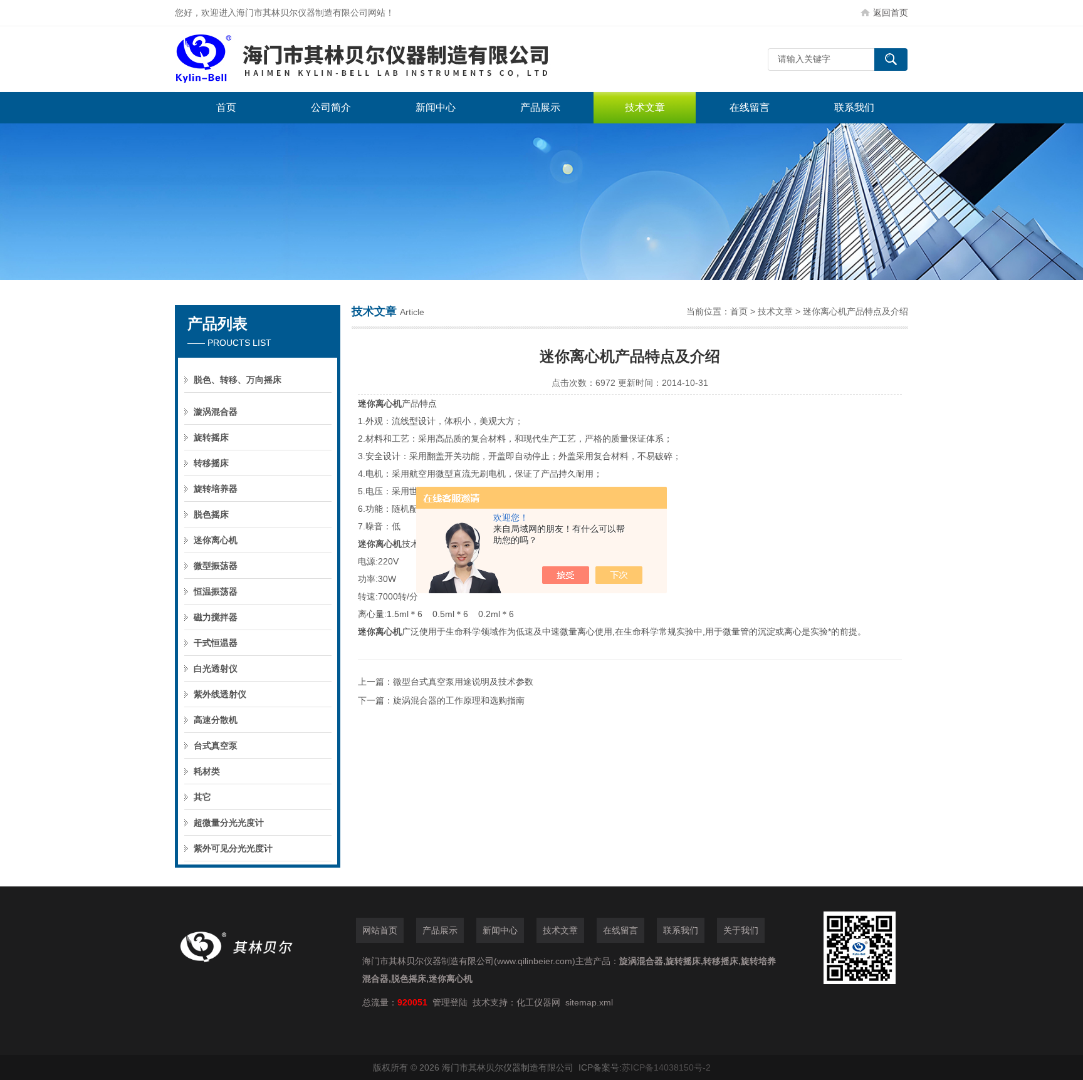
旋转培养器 (216, 489)
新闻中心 (436, 107)
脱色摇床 (211, 514)
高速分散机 (216, 720)
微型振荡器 (216, 566)
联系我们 (854, 107)
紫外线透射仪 (220, 694)
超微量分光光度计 (229, 823)
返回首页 (890, 13)
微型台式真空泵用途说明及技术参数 (463, 682)
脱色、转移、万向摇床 (237, 380)
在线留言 (750, 107)
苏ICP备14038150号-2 (666, 1067)
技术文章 (645, 107)
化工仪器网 (538, 1002)
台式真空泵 (216, 745)
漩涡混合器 (216, 412)
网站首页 (379, 930)
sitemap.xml (589, 1002)
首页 (226, 107)
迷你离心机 (216, 540)
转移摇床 (211, 463)
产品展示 (540, 107)
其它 (202, 797)
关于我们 (740, 930)
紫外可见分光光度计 (233, 848)
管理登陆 (450, 1002)
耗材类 (207, 771)
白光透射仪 (216, 668)
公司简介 (331, 107)
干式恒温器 (216, 643)
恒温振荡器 (216, 591)
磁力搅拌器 (216, 617)
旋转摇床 (211, 437)
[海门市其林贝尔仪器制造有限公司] (363, 59)
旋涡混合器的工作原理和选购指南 (459, 700)
